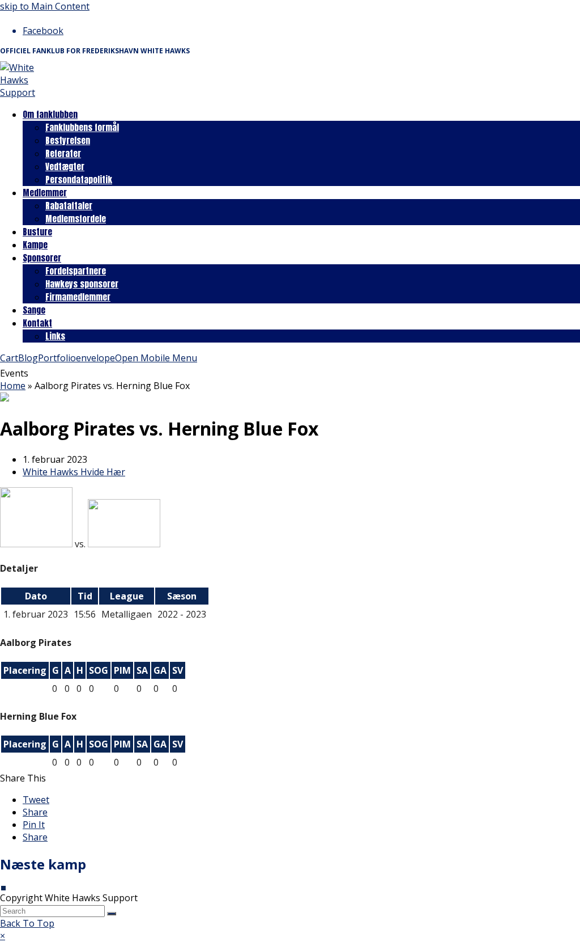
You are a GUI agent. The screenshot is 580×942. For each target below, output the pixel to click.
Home (12, 385)
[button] (36, 799)
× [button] (2, 936)
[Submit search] (111, 913)
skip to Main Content (44, 6)
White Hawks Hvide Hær (74, 472)
